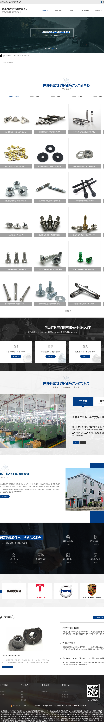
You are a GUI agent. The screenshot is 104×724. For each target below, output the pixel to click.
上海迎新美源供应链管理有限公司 (38, 716)
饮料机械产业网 (59, 720)
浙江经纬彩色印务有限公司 (44, 720)
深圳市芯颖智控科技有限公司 (31, 718)
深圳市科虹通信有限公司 (72, 720)
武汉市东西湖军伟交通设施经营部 (80, 713)
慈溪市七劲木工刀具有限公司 (17, 716)
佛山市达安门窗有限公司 (21, 56)
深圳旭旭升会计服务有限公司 (50, 718)
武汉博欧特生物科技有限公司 (43, 714)
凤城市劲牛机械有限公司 (17, 711)
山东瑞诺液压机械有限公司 (24, 714)
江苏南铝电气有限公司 (68, 718)
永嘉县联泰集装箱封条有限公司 (64, 714)
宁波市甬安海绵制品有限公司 (39, 722)
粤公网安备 (17, 705)
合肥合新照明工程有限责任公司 (36, 711)
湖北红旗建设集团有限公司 (26, 720)
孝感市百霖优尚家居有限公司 (85, 718)
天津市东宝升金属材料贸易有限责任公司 (77, 716)
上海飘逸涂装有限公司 (13, 718)
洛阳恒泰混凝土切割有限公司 (50, 713)
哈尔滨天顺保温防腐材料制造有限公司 (59, 711)
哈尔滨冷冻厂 (65, 713)
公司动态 (100, 617)
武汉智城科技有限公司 (57, 716)
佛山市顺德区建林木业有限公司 (82, 711)
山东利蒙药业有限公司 (88, 720)
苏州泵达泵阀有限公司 (33, 713)
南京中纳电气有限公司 (22, 722)
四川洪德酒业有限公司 (18, 713)
